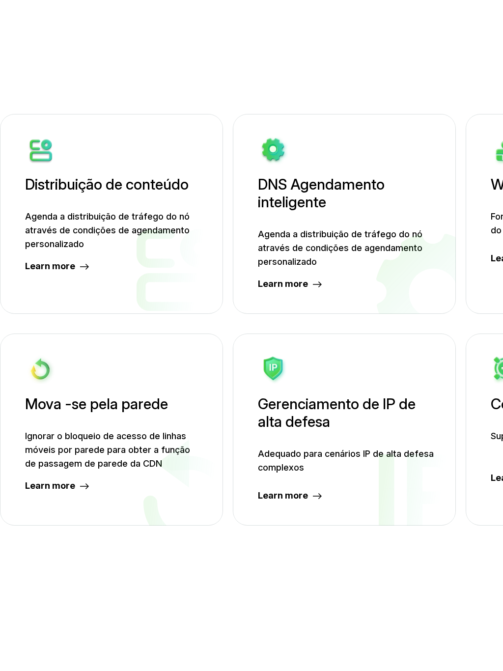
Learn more (50, 266)
